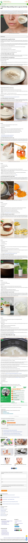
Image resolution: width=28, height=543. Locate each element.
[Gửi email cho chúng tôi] (18, 530)
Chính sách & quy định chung (5, 534)
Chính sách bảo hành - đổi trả (5, 532)
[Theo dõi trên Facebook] (15, 530)
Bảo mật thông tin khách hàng (5, 533)
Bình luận (2, 473)
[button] (25, 1)
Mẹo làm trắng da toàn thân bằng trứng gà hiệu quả (7, 135)
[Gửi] (26, 4)
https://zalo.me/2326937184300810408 (8, 413)
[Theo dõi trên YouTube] (21, 530)
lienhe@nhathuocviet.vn (6, 412)
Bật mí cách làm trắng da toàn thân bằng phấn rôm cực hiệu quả (14, 373)
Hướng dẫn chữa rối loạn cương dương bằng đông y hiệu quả (10, 501)
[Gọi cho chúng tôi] (19, 530)
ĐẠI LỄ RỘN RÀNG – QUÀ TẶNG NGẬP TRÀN (8, 499)
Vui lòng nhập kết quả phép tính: (5, 486)
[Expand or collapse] (26, 36)
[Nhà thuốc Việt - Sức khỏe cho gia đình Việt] (6, 1)
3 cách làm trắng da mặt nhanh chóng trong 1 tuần (11, 253)
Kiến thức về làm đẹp (3, 515)
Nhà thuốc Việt (17, 377)
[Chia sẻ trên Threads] (13, 468)
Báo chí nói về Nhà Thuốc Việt (18, 523)
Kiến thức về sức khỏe (3, 514)
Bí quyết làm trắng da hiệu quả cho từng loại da (7, 136)
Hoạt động (2, 507)
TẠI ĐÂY (13, 333)
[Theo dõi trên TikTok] (16, 530)
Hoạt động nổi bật (3, 510)
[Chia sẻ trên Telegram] (16, 468)
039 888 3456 (5, 411)
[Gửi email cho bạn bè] (14, 468)
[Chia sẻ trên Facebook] (11, 468)
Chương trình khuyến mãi (4, 511)
